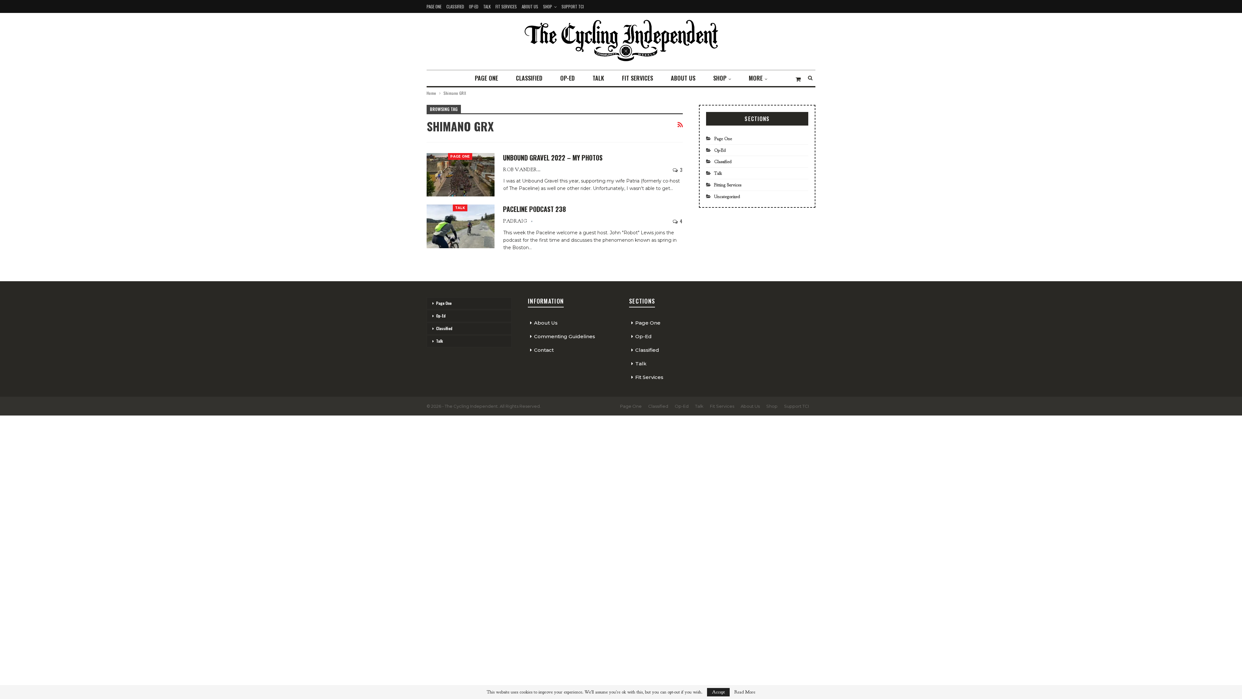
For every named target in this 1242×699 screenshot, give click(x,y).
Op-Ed (473, 6)
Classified (455, 6)
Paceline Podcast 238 (534, 209)
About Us (530, 6)
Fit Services (506, 6)
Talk (487, 6)
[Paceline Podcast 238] (461, 226)
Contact (544, 350)
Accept (718, 692)
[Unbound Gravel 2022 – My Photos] (461, 174)
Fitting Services (727, 185)
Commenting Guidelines (564, 336)
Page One (434, 6)
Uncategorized (727, 196)
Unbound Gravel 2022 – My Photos (553, 157)
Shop (547, 6)
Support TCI (572, 6)
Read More (744, 692)
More (756, 78)
